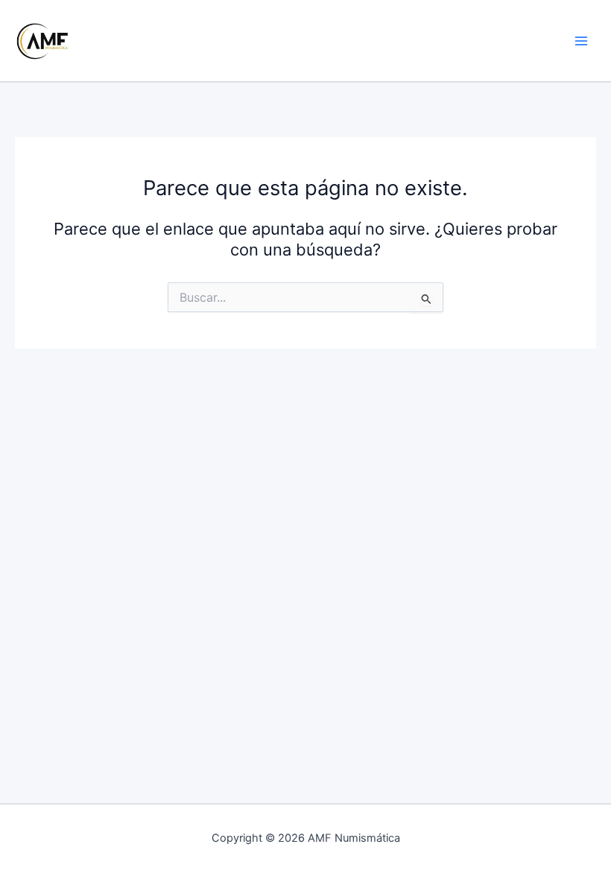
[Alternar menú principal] (581, 40)
